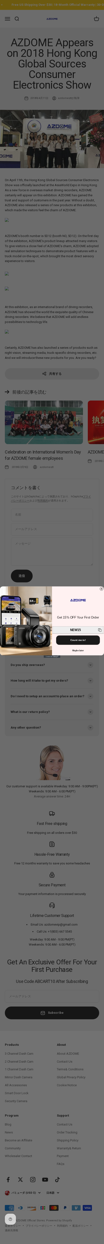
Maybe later (78, 650)
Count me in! (78, 639)
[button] (78, 629)
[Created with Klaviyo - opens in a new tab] (52, 656)
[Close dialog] (101, 589)
